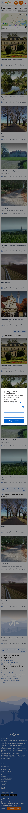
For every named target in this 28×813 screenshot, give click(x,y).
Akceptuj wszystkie (14, 420)
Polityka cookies (18, 403)
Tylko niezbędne (14, 410)
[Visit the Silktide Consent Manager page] (23, 407)
